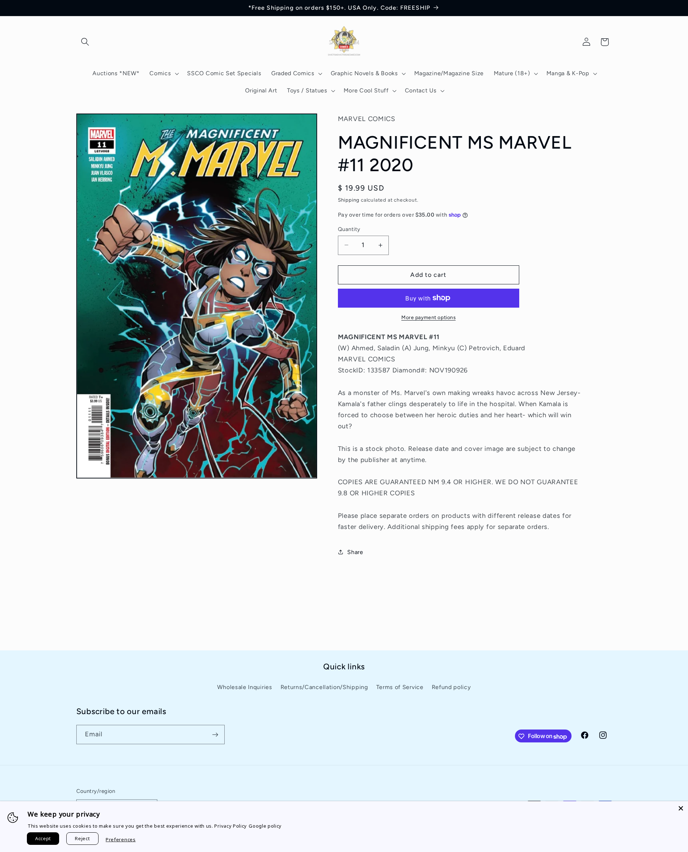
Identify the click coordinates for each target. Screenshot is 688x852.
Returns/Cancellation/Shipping (324, 687)
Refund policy (451, 687)
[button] (85, 42)
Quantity (349, 229)
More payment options (428, 317)
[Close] (680, 808)
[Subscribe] (215, 735)
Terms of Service (400, 687)
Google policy (265, 826)
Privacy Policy (230, 826)
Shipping (348, 200)
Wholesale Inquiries (244, 687)
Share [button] (355, 551)
